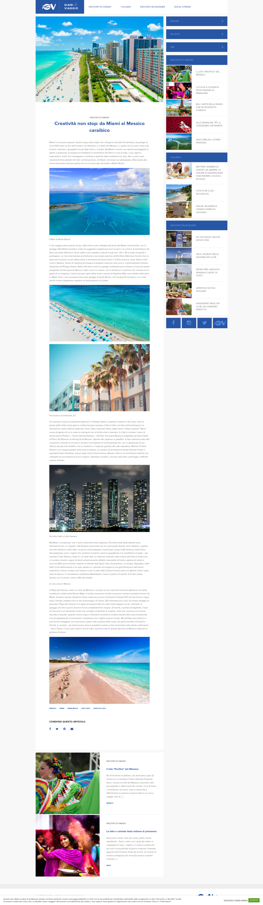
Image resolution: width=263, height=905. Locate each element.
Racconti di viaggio (100, 6)
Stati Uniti (85, 708)
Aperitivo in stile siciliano (205, 289)
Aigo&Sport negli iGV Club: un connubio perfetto (208, 306)
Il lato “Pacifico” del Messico (122, 769)
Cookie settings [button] (241, 900)
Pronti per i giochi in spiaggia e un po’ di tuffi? (207, 272)
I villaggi (126, 6)
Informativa (229, 900)
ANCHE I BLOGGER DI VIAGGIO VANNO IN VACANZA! (206, 209)
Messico (52, 708)
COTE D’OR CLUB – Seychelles (205, 192)
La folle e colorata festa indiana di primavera (131, 831)
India (108, 865)
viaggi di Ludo (99, 708)
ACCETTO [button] (254, 900)
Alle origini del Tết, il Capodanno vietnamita (209, 124)
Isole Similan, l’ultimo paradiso (208, 141)
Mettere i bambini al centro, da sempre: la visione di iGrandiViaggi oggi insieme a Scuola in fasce (209, 172)
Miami (62, 708)
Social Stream (182, 6)
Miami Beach (73, 708)
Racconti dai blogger (152, 6)
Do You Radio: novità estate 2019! (208, 239)
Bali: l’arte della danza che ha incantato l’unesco (209, 107)
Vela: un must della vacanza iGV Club (207, 256)
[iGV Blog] (60, 6)
